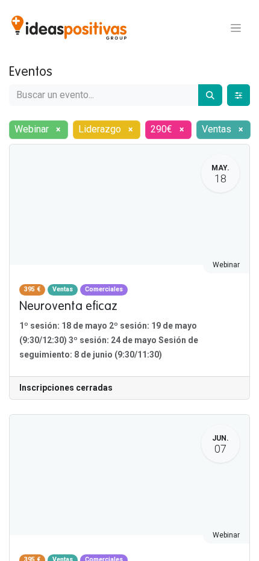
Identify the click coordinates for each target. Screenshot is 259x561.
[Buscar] (210, 95)
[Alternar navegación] (236, 28)
